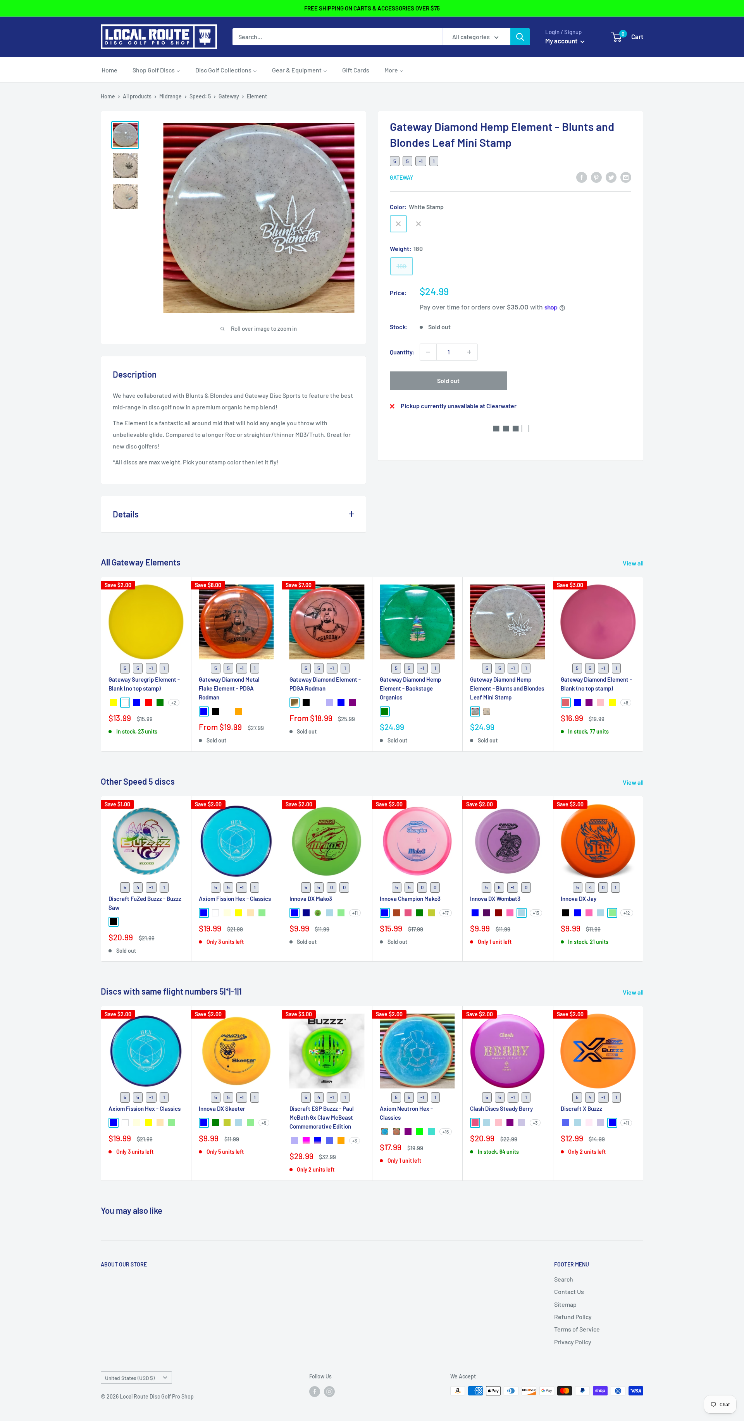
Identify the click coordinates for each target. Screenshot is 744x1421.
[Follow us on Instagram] (329, 1391)
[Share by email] (625, 177)
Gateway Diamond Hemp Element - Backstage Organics (410, 688)
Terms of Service (577, 1329)
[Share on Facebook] (581, 177)
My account (562, 41)
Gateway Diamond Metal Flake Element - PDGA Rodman (229, 688)
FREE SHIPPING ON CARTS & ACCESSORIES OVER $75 (372, 8)
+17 (446, 912)
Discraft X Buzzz (581, 1108)
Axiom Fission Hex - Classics (235, 898)
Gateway (229, 96)
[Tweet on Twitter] (611, 177)
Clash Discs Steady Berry (501, 1108)
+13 (536, 912)
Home (108, 96)
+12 (626, 912)
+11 (355, 912)
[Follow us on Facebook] (314, 1391)
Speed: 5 (200, 96)
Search (563, 1279)
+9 (264, 1122)
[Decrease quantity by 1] (428, 352)
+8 (625, 702)
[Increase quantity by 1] (469, 352)
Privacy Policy (572, 1341)
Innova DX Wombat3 (495, 898)
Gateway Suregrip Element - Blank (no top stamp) (144, 683)
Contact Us (569, 1291)
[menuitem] (109, 70)
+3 (354, 1140)
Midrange (170, 96)
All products (137, 96)
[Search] (520, 36)
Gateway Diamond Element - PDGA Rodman (325, 683)
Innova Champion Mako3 (410, 898)
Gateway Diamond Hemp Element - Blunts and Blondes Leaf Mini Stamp (507, 688)
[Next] (643, 664)
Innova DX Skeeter (222, 1108)
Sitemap (565, 1304)
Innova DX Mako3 (310, 898)
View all (634, 563)
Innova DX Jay (578, 898)
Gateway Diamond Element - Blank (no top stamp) (596, 683)
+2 (173, 702)
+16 (446, 1131)
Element (257, 96)
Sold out (448, 380)
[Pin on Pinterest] (596, 177)
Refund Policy (573, 1316)
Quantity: (402, 352)
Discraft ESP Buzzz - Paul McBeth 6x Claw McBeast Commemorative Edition (321, 1117)
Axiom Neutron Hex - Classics (406, 1113)
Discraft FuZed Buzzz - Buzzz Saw (144, 903)
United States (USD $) (130, 1378)
